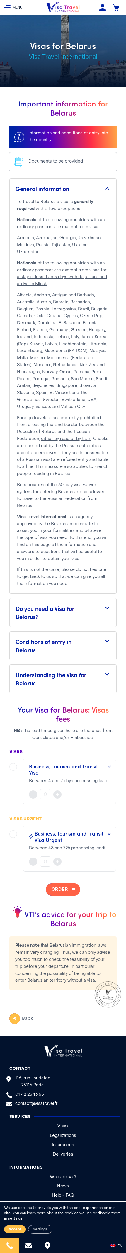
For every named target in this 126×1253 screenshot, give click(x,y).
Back (27, 1019)
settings (15, 1218)
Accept (14, 1229)
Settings (40, 1229)
